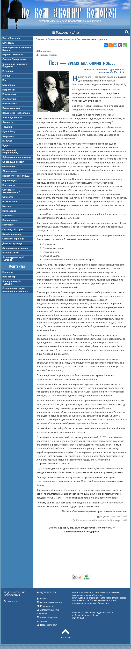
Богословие (8, 85)
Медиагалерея (47, 606)
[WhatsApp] (125, 45)
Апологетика (9, 99)
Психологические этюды (16, 176)
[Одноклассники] (110, 45)
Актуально (8, 136)
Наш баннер (9, 276)
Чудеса (6, 145)
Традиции (7, 127)
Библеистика (9, 103)
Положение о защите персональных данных (15, 289)
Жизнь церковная (12, 117)
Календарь (8, 43)
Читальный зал (10, 252)
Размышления (10, 201)
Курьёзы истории (11, 234)
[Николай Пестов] (53, 111)
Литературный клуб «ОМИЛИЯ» (13, 258)
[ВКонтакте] (106, 45)
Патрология (8, 89)
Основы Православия (14, 59)
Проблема (7, 215)
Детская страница (12, 243)
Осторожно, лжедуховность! (11, 190)
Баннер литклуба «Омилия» (11, 282)
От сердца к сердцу (13, 162)
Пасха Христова (11, 38)
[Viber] (120, 45)
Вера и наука (9, 180)
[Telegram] (115, 45)
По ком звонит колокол (61, 39)
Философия (9, 166)
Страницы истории (12, 229)
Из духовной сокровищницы (10, 151)
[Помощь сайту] (81, 579)
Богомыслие (9, 94)
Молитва (7, 141)
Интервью (7, 71)
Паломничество (11, 108)
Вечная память (10, 220)
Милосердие (9, 211)
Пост (5, 80)
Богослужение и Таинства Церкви (16, 48)
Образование (9, 171)
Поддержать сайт (48, 625)
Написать (7, 272)
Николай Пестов (48, 55)
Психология (8, 185)
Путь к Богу (8, 131)
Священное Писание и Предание (14, 65)
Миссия (6, 206)
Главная (40, 39)
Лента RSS (13, 601)
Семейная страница (13, 238)
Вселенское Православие (16, 113)
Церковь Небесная (12, 54)
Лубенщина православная (16, 157)
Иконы (6, 75)
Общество (7, 197)
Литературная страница (15, 248)
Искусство (8, 224)
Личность (7, 122)
